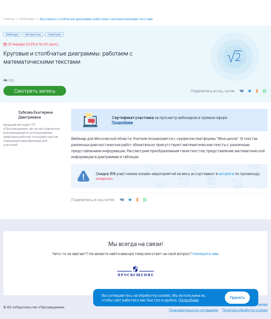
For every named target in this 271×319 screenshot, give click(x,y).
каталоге (226, 173)
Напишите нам (205, 253)
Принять (237, 297)
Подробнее (122, 122)
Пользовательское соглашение (193, 310)
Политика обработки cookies (245, 310)
